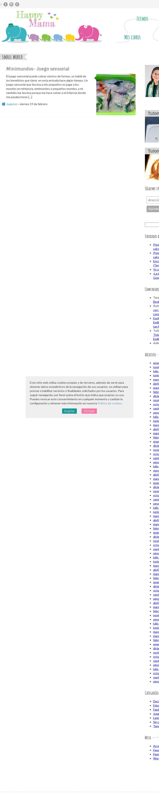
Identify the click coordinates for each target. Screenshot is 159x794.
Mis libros (132, 37)
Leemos (142, 18)
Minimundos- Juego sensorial (37, 68)
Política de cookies (110, 403)
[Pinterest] (17, 4)
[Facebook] (6, 4)
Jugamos (12, 104)
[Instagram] (11, 4)
